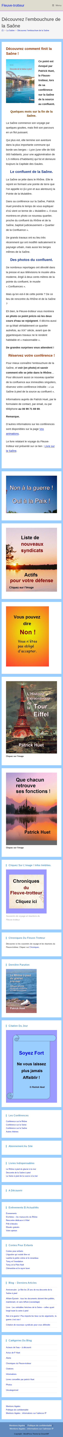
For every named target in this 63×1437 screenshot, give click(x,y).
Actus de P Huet (13, 1353)
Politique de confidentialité (17, 1410)
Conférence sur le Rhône (16, 1121)
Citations (9, 1369)
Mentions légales (13, 1406)
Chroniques (34, 947)
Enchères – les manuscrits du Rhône (21, 1217)
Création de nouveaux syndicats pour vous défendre (28, 1325)
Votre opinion (11, 1230)
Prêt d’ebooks (12, 1224)
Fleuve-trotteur (13, 5)
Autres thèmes (12, 1132)
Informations (11, 1374)
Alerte (8, 1358)
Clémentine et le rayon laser (18, 1268)
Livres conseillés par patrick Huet (20, 1379)
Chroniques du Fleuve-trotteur (18, 1363)
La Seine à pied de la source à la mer (22, 1176)
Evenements (11, 1213)
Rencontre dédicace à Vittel (17, 1220)
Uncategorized (12, 1390)
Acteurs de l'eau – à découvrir (18, 1347)
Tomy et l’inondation (14, 1261)
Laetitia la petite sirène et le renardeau (22, 1258)
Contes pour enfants (14, 1251)
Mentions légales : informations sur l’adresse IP (26, 1413)
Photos (9, 1385)
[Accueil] (3, 30)
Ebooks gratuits (12, 1227)
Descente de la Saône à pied (18, 1172)
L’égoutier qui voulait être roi (18, 1254)
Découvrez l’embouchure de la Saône (33, 30)
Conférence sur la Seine (16, 1125)
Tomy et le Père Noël (15, 1265)
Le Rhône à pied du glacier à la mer (21, 1169)
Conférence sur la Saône (16, 1128)
